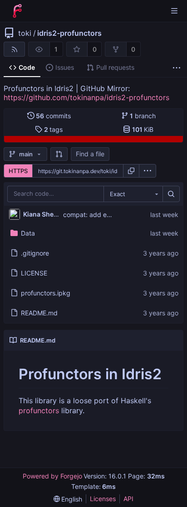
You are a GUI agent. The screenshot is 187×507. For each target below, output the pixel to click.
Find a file (90, 154)
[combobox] (132, 194)
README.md (39, 313)
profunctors (39, 410)
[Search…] (171, 194)
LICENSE (34, 273)
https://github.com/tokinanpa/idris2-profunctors (86, 97)
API (128, 498)
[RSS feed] (14, 49)
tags (53, 129)
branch (143, 116)
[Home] (17, 11)
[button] (59, 154)
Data (28, 233)
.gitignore (35, 253)
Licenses (103, 498)
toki (24, 33)
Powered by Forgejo (52, 476)
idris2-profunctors (69, 33)
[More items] (176, 67)
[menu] (147, 171)
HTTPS (18, 170)
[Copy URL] (131, 171)
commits (53, 116)
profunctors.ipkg (45, 293)
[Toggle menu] (174, 11)
